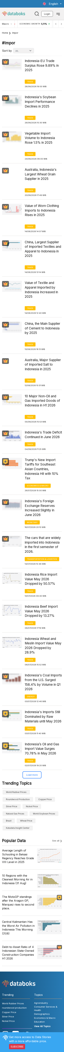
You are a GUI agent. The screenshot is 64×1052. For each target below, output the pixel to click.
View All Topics (42, 1026)
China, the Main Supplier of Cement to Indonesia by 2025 (42, 328)
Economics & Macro (37, 485)
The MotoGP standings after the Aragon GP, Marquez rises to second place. (18, 902)
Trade (30, 81)
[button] (52, 4)
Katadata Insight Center (17, 828)
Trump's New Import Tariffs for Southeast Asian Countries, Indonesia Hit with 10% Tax (41, 469)
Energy (31, 696)
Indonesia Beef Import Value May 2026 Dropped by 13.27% (41, 611)
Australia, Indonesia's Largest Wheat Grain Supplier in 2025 (40, 174)
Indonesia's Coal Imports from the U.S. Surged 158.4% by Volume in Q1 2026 (43, 682)
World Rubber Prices (16, 792)
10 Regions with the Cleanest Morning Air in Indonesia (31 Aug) (17, 879)
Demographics (42, 1014)
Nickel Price (32, 806)
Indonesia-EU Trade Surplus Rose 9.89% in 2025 (42, 65)
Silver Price (11, 806)
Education (39, 1021)
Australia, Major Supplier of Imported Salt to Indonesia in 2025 (43, 364)
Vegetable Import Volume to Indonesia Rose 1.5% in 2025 (40, 138)
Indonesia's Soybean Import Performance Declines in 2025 (40, 101)
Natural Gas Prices (15, 813)
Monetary (32, 522)
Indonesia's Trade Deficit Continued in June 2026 (43, 434)
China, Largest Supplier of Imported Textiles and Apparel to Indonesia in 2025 (43, 249)
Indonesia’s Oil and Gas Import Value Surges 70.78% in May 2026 (42, 748)
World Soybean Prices (44, 813)
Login (47, 13)
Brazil (8, 820)
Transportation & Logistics (42, 559)
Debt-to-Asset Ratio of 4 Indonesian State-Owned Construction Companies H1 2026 (18, 952)
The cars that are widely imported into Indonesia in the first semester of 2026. (43, 545)
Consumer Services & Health (45, 1008)
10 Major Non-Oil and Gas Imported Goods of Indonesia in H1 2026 (42, 400)
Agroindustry (41, 1003)
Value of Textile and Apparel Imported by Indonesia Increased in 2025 (41, 290)
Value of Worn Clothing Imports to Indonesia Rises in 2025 (42, 210)
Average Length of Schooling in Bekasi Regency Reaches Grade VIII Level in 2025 (18, 856)
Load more (32, 774)
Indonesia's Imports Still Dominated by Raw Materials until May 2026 (43, 716)
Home (5, 32)
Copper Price (45, 799)
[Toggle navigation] (58, 13)
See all (55, 840)
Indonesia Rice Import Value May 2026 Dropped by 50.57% (41, 579)
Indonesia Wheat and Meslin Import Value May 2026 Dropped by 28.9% (43, 646)
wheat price (26, 820)
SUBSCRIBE (17, 1046)
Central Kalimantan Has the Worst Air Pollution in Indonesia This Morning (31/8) (18, 927)
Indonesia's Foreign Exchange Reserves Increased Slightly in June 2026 (40, 508)
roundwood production (18, 799)
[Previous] (56, 24)
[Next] (61, 24)
